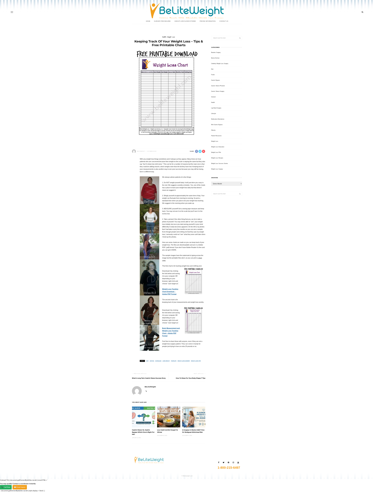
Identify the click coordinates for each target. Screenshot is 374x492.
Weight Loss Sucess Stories (185, 21)
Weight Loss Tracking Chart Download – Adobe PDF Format (170, 291)
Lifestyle (213, 113)
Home (148, 21)
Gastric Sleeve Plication (218, 85)
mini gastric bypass (217, 124)
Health (164, 37)
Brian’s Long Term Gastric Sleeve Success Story (149, 378)
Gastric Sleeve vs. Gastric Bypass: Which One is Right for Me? (143, 432)
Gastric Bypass (215, 80)
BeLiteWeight (141, 151)
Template (173, 360)
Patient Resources (216, 135)
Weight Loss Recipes (217, 158)
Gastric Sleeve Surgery (217, 91)
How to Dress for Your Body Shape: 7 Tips (190, 378)
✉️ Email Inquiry (19, 487)
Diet (212, 69)
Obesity (213, 130)
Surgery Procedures (162, 21)
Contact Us (223, 21)
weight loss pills (216, 152)
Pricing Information (207, 21)
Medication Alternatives (217, 119)
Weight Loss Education (217, 147)
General (213, 97)
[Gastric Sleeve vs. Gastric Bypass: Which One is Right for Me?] (143, 417)
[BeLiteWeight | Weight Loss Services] (149, 460)
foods (213, 74)
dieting (152, 360)
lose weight (166, 360)
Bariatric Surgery (216, 52)
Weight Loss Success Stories (219, 163)
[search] (362, 12)
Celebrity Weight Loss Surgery (219, 63)
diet (147, 360)
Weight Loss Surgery (184, 360)
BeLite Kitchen (215, 58)
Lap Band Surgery (216, 108)
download (158, 360)
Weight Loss (171, 37)
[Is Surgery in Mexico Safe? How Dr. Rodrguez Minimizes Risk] (193, 417)
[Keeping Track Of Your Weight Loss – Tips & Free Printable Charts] (168, 97)
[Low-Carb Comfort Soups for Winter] (168, 417)
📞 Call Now (5, 487)
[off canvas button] (12, 12)
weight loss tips (196, 360)
